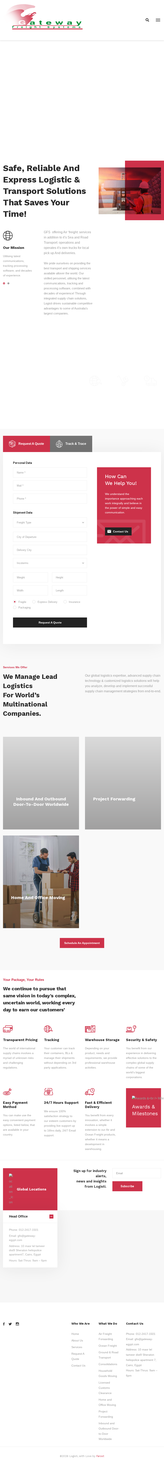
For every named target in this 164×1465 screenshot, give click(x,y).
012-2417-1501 (145, 1333)
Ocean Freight (108, 1345)
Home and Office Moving (38, 897)
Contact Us (120, 531)
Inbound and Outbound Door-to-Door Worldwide (41, 801)
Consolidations (108, 1364)
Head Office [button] (18, 1216)
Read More (41, 812)
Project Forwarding (114, 798)
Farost (100, 1456)
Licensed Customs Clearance (105, 1388)
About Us (77, 1340)
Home (75, 1333)
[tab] (26, 444)
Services (76, 1347)
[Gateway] (44, 20)
